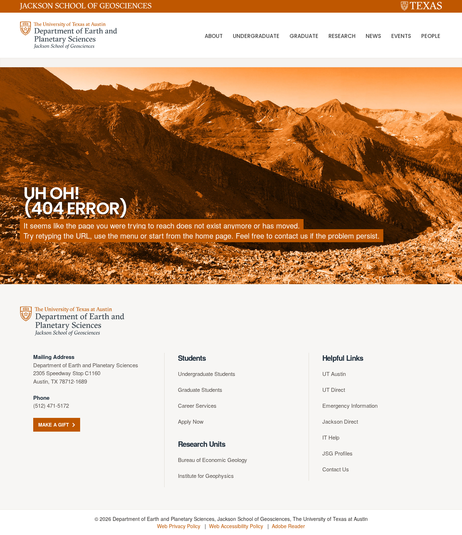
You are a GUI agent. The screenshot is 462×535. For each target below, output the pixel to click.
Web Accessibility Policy (236, 526)
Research (342, 36)
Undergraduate (256, 36)
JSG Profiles (337, 453)
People (430, 36)
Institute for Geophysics (206, 475)
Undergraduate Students (206, 373)
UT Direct (333, 389)
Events (401, 36)
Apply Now (191, 421)
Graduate (303, 36)
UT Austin (334, 373)
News (373, 36)
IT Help (330, 437)
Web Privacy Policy (178, 526)
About (214, 36)
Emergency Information (350, 405)
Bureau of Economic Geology (212, 459)
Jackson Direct (340, 421)
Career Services (197, 405)
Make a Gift (54, 424)
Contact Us (335, 469)
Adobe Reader (288, 526)
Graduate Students (200, 389)
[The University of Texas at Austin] (421, 6)
